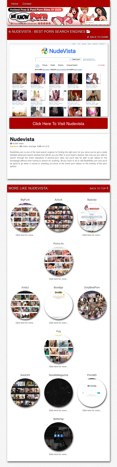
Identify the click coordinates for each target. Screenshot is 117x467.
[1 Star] (11, 146)
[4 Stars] (16, 146)
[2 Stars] (12, 146)
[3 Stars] (14, 146)
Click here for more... (25, 234)
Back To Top (98, 188)
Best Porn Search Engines (59, 31)
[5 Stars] (18, 146)
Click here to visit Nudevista (58, 123)
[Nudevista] (58, 80)
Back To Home (98, 37)
